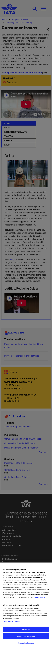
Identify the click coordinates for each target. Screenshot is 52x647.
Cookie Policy (39, 597)
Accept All (26, 629)
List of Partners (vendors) (12, 621)
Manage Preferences (26, 643)
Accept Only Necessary (26, 636)
